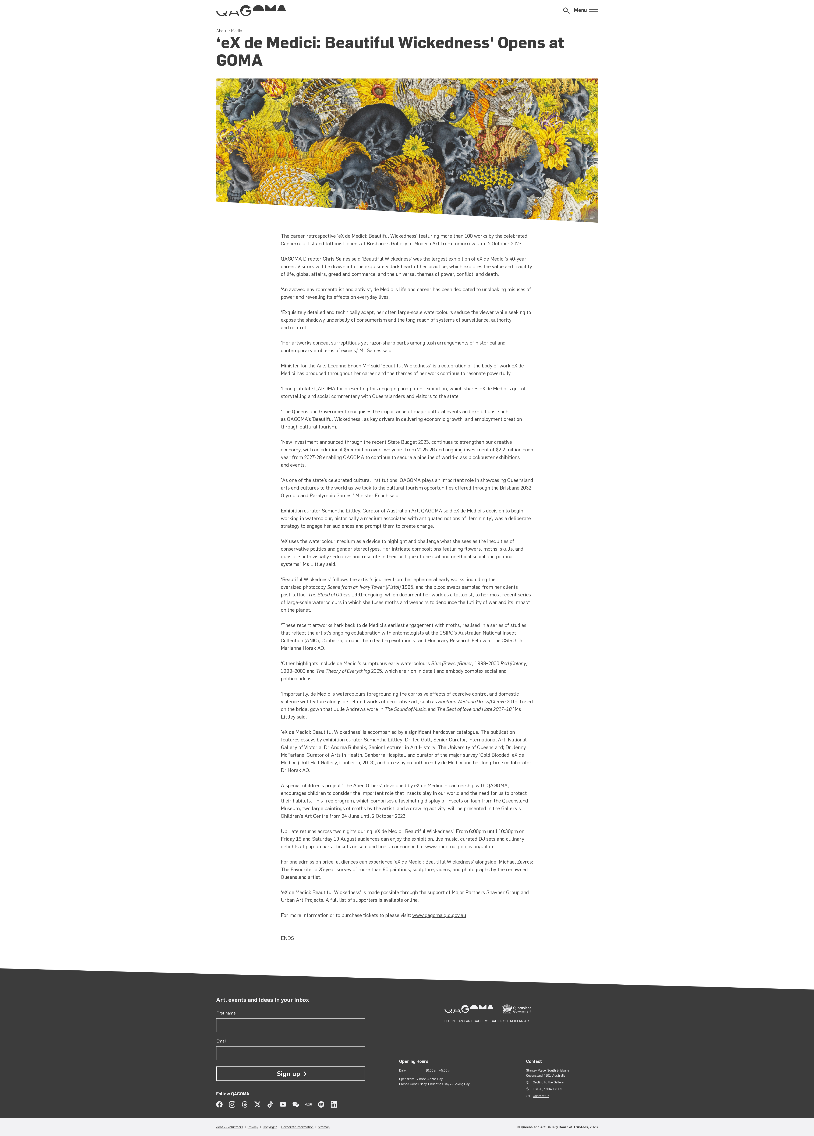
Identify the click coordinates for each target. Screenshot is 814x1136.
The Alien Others (362, 785)
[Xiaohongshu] (308, 1104)
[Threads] (245, 1104)
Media (236, 30)
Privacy (253, 1127)
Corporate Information (297, 1127)
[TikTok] (270, 1104)
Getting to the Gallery (548, 1082)
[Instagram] (232, 1104)
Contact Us (541, 1096)
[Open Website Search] (566, 10)
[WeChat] (296, 1104)
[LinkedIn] (334, 1104)
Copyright (270, 1127)
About (221, 30)
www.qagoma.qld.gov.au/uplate (460, 846)
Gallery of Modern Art (415, 243)
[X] (257, 1104)
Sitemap (324, 1127)
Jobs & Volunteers (229, 1127)
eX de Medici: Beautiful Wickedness (377, 236)
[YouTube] (283, 1104)
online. (411, 900)
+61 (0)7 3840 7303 (547, 1089)
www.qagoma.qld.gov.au (439, 915)
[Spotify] (321, 1104)
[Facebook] (219, 1104)
